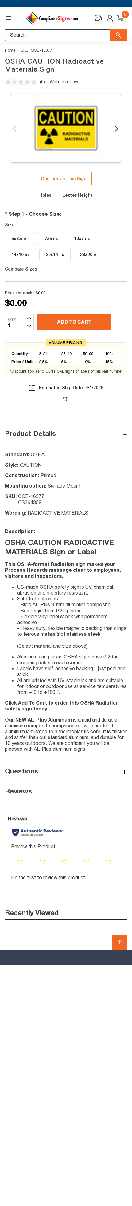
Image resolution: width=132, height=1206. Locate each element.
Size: (10, 224)
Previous (15, 129)
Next (117, 129)
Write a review (64, 81)
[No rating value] (22, 82)
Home (10, 50)
